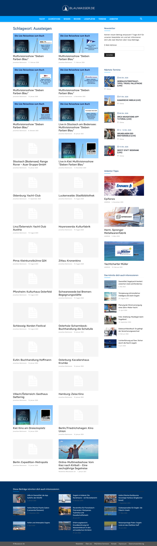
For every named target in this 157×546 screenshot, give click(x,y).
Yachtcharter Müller (116, 263)
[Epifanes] (124, 186)
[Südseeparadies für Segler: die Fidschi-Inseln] (110, 511)
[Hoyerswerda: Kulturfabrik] (78, 213)
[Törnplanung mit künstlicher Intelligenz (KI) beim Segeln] (110, 296)
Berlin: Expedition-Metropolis (30, 462)
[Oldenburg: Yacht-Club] (33, 182)
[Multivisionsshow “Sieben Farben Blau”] (33, 43)
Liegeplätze (92, 19)
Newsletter (79, 544)
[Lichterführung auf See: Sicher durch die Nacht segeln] (110, 343)
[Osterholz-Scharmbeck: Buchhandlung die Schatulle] (78, 313)
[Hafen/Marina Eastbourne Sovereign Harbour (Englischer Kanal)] (110, 498)
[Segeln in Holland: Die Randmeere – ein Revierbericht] (65, 498)
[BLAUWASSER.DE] (78, 8)
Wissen (66, 19)
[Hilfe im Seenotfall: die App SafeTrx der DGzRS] (19, 498)
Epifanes (109, 198)
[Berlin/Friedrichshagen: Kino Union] (78, 415)
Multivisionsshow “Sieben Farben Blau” (28, 58)
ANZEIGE (107, 202)
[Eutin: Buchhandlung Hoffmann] (33, 347)
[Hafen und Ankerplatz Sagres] (19, 526)
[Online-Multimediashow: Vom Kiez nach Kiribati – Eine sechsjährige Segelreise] (78, 449)
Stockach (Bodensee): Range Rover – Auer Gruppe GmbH (30, 163)
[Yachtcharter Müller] (124, 251)
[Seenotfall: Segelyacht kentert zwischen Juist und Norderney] (110, 284)
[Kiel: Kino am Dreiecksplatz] (33, 415)
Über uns (89, 544)
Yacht (37, 19)
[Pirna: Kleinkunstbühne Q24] (33, 247)
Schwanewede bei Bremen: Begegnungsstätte (75, 293)
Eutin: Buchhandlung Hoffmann (32, 359)
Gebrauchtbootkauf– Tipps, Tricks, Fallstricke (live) (129, 83)
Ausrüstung (51, 19)
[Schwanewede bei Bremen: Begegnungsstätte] (78, 279)
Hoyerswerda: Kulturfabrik (74, 226)
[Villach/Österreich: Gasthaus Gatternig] (33, 381)
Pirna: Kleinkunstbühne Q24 (29, 260)
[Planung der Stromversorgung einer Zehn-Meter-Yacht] (110, 308)
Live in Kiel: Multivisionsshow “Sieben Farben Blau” (76, 163)
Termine (105, 19)
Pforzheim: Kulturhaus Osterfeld (32, 291)
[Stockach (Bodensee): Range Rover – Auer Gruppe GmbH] (33, 148)
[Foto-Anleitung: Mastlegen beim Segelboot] (110, 320)
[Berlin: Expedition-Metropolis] (33, 449)
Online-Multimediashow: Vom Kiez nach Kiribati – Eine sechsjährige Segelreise (76, 465)
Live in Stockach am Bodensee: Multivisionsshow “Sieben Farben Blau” (77, 127)
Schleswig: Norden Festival (29, 325)
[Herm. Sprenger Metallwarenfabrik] (124, 217)
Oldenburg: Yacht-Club (27, 195)
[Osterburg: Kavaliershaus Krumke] (78, 347)
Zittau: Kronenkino (70, 260)
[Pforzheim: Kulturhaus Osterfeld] (33, 279)
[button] (141, 19)
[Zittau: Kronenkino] (78, 247)
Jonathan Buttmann (19, 62)
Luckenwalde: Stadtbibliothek (76, 195)
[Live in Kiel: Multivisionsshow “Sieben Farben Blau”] (78, 148)
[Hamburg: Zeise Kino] (78, 381)
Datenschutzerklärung (136, 544)
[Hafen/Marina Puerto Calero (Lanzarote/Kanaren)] (19, 511)
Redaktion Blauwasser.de (67, 471)
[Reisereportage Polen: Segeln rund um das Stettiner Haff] (110, 526)
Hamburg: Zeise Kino (71, 393)
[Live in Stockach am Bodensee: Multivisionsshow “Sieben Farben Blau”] (78, 111)
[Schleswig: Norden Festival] (33, 313)
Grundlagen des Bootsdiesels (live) (126, 134)
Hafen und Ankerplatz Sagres (38, 523)
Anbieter (117, 19)
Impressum (122, 544)
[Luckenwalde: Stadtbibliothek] (78, 182)
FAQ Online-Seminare (101, 544)
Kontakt (113, 544)
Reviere (78, 19)
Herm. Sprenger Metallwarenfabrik (115, 231)
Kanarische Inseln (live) (129, 100)
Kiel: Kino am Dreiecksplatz (29, 428)
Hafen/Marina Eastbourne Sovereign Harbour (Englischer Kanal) (130, 497)
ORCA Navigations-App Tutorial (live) (128, 118)
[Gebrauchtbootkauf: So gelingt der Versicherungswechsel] (110, 332)
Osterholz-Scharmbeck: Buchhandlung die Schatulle (76, 327)
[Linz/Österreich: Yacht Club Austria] (33, 213)
